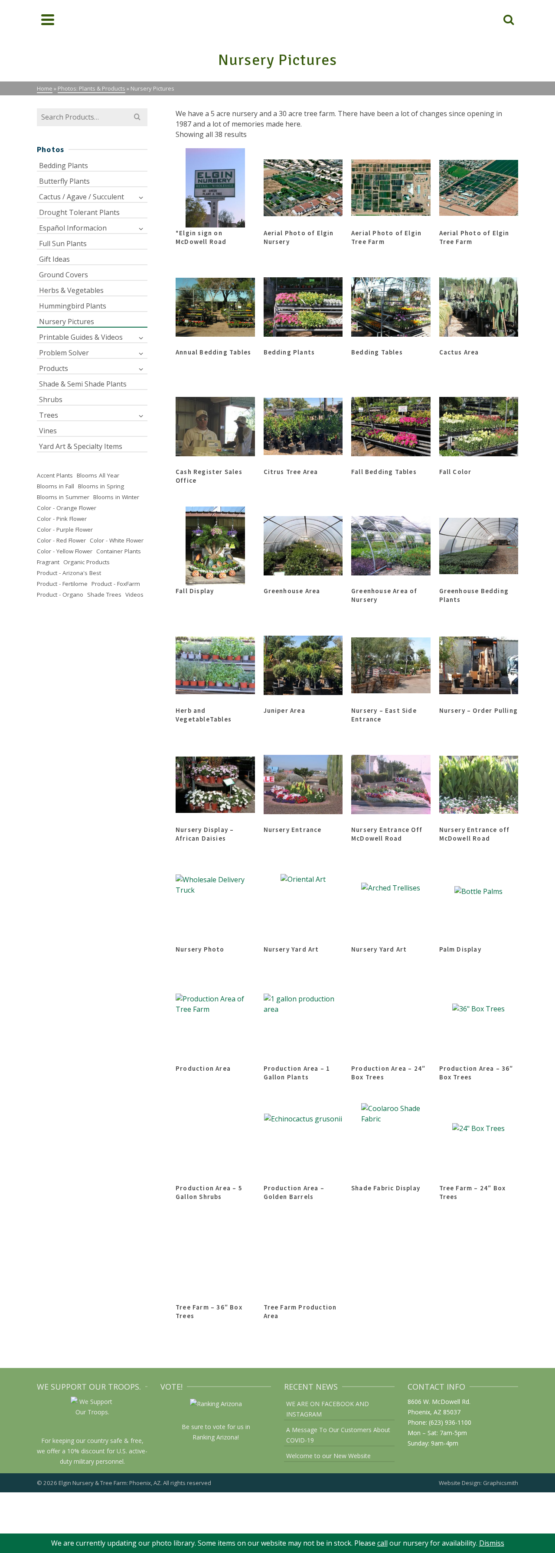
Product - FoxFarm (115, 584)
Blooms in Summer (63, 497)
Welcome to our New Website (328, 1456)
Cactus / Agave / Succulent (81, 196)
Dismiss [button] (491, 1543)
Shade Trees (104, 594)
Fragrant (48, 562)
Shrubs (50, 399)
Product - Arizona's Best (69, 573)
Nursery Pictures (66, 321)
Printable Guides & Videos (81, 337)
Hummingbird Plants (72, 306)
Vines (48, 430)
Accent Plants (55, 475)
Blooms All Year (98, 475)
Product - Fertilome (62, 584)
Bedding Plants (63, 165)
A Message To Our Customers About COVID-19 (338, 1435)
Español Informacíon (73, 228)
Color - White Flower (117, 540)
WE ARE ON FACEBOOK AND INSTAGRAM (327, 1409)
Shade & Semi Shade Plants (83, 384)
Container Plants (118, 551)
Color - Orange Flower (66, 508)
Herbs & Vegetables (71, 290)
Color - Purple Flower (65, 529)
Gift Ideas (54, 259)
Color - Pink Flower (62, 519)
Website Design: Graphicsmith (478, 1483)
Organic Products (86, 562)
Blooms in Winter (116, 497)
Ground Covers (63, 274)
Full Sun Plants (63, 243)
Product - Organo (60, 594)
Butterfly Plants (64, 181)
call (382, 1543)
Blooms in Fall (55, 486)
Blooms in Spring (101, 486)
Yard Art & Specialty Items (80, 446)
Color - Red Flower (61, 540)
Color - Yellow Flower (64, 551)
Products (53, 368)
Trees (48, 415)
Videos (134, 594)
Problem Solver (64, 352)
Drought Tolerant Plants (79, 212)
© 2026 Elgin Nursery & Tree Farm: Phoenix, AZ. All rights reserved (124, 1483)
